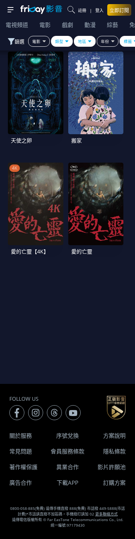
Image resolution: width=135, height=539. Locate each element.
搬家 (76, 140)
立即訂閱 (119, 10)
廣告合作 (20, 482)
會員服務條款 (67, 451)
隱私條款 (114, 451)
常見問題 (20, 451)
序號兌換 (67, 435)
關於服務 (20, 435)
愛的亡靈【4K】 (30, 251)
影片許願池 (112, 467)
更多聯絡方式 (106, 514)
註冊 (82, 10)
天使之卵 (21, 140)
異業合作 (67, 467)
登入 (99, 10)
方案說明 (114, 435)
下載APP (67, 482)
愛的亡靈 (81, 251)
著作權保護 (23, 467)
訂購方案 (114, 482)
